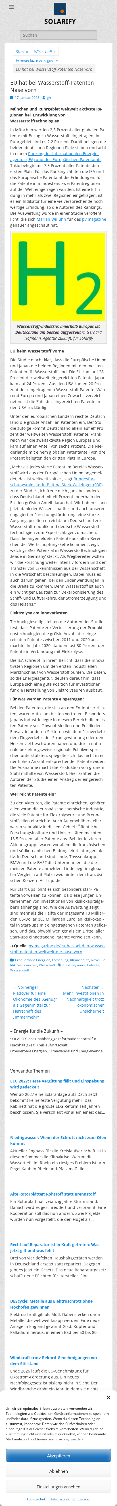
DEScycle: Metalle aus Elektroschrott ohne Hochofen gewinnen (51, 1304)
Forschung (60, 960)
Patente (93, 965)
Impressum (81, 1499)
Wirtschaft (45, 51)
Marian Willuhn (51, 219)
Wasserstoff (19, 970)
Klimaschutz (79, 960)
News (95, 960)
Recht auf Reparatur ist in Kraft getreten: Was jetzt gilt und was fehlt (54, 1247)
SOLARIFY (60, 22)
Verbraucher (27, 965)
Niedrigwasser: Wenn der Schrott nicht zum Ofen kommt (58, 1140)
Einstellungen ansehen (58, 1487)
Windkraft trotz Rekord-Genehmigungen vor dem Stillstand (53, 1360)
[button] (108, 1397)
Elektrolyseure (74, 965)
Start (22, 51)
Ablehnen (58, 1471)
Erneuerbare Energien (37, 60)
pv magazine (94, 219)
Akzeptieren (58, 1455)
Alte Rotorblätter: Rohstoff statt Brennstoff (53, 1194)
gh (49, 97)
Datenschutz (37, 1499)
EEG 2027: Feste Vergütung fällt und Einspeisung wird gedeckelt (57, 1084)
